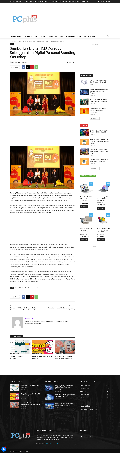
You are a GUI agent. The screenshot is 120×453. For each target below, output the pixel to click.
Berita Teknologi (14, 353)
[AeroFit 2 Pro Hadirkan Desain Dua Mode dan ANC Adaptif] (84, 82)
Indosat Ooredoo (42, 287)
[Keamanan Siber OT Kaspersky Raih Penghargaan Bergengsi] (84, 102)
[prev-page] (11, 364)
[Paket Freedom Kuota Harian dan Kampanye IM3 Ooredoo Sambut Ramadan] (65, 347)
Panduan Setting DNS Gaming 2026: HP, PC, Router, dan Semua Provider (99, 141)
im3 (16, 287)
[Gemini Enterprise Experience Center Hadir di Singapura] (49, 406)
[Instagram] (101, 1)
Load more (94, 118)
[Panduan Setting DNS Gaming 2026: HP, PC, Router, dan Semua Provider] (84, 142)
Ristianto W (17, 62)
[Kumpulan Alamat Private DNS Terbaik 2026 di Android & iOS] (84, 132)
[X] (104, 1)
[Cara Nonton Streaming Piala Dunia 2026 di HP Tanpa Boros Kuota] (84, 151)
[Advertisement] (75, 19)
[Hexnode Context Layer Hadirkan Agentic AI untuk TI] (49, 397)
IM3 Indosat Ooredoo (24, 287)
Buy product (84, 206)
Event (15, 41)
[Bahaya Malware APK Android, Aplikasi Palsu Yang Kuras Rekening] (84, 92)
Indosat (34, 287)
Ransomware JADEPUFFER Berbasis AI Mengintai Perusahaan (98, 110)
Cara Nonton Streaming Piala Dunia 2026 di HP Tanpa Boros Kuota (99, 151)
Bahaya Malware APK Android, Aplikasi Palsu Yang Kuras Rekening (99, 91)
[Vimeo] (106, 1)
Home (11, 41)
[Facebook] (99, 1)
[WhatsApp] (36, 67)
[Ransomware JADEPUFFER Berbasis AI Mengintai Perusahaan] (84, 111)
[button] (108, 36)
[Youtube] (109, 1)
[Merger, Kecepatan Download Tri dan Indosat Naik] (42, 347)
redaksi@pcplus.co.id (51, 443)
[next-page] (14, 364)
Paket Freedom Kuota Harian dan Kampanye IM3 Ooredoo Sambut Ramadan (63, 358)
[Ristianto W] (11, 62)
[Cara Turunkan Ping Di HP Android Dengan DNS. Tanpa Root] (84, 161)
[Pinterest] (32, 67)
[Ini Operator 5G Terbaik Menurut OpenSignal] (20, 347)
